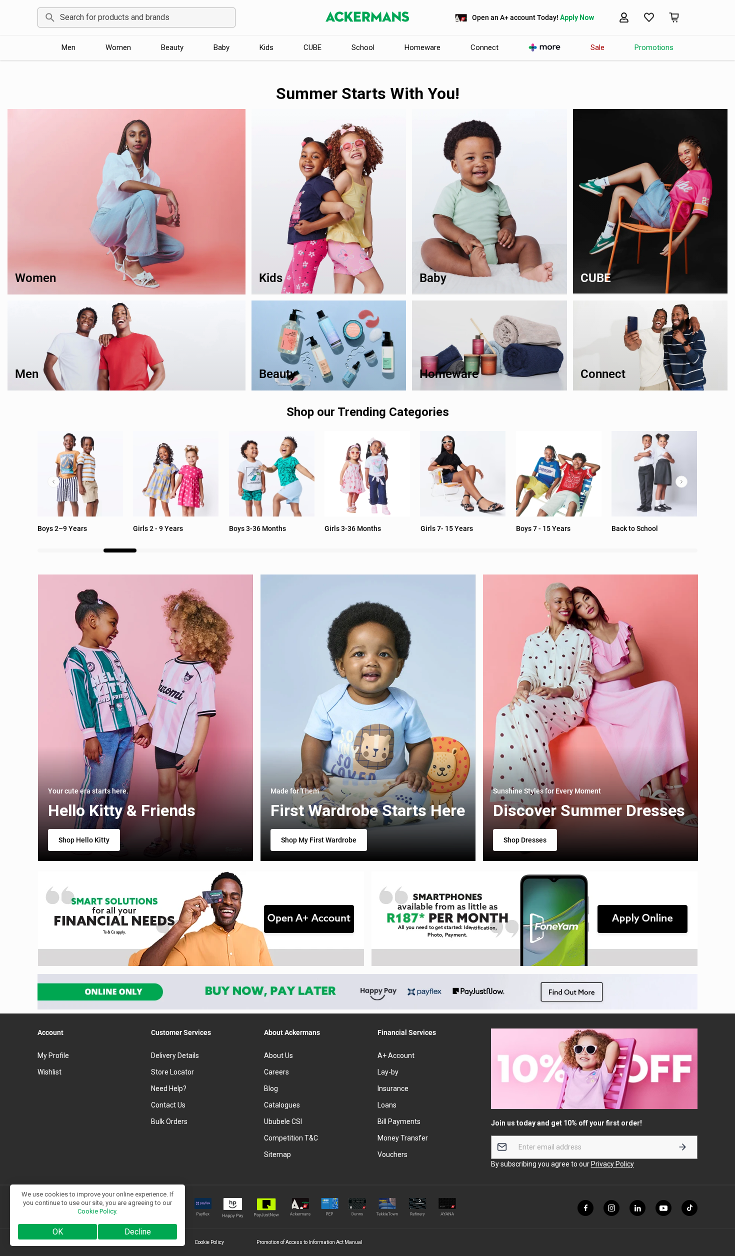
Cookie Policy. (98, 1211)
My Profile (53, 1056)
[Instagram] (612, 1208)
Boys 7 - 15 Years (447, 528)
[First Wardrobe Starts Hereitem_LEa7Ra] (367, 717)
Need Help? (168, 1088)
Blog (271, 1088)
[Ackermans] (367, 17)
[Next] (682, 482)
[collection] (559, 473)
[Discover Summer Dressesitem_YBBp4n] (590, 717)
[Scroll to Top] (715, 1201)
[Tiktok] (690, 1208)
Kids (267, 47)
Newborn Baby (635, 528)
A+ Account (396, 1056)
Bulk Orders (169, 1122)
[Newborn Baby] (654, 473)
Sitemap (277, 1154)
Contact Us (168, 1105)
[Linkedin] (638, 1208)
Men (69, 47)
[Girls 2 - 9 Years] (80, 473)
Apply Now (577, 18)
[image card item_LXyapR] (535, 919)
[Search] (48, 17)
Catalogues (282, 1105)
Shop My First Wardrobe (318, 840)
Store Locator (172, 1072)
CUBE (313, 47)
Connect (484, 47)
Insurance (393, 1088)
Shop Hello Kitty (83, 840)
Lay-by (388, 1072)
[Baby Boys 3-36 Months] (175, 473)
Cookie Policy (209, 1242)
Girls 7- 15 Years (350, 528)
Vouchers (393, 1154)
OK (57, 1231)
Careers (276, 1072)
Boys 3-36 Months (161, 528)
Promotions (654, 47)
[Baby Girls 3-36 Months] (271, 473)
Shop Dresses (524, 840)
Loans (387, 1105)
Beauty (172, 47)
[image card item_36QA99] (201, 919)
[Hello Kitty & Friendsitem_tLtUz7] (145, 717)
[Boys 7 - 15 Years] (463, 473)
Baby (222, 47)
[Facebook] (586, 1208)
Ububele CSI (283, 1122)
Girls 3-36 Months (257, 528)
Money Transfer (403, 1138)
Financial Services (407, 1032)
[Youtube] (664, 1208)
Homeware (422, 47)
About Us (278, 1056)
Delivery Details (175, 1056)
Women (118, 47)
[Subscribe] (683, 1147)
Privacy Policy (612, 1164)
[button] (674, 17)
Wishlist (50, 1072)
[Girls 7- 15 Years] (367, 473)
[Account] (624, 17)
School (363, 47)
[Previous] (54, 482)
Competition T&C (291, 1138)
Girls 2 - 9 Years (63, 528)
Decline (137, 1231)
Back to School (539, 528)
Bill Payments (399, 1122)
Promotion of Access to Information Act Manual (309, 1242)
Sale (597, 47)
